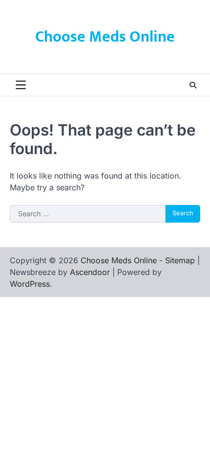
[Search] (193, 85)
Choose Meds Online (105, 37)
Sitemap (180, 260)
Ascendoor (90, 272)
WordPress (30, 284)
